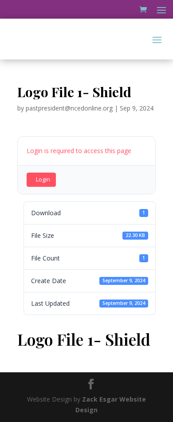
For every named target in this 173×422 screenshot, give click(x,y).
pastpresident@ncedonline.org (69, 108)
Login (43, 179)
